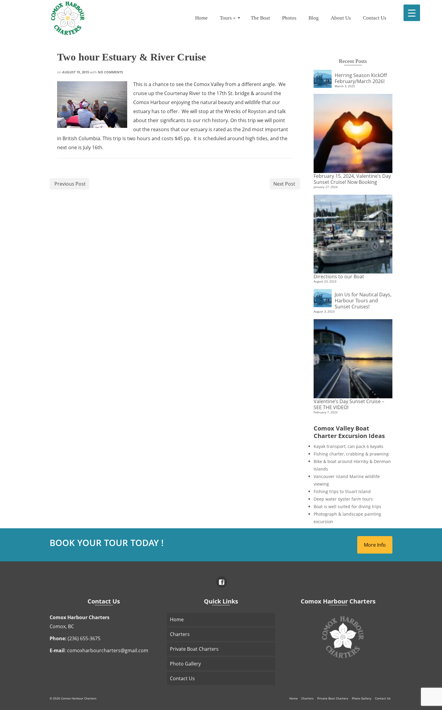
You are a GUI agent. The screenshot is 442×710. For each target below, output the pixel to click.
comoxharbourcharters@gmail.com (107, 650)
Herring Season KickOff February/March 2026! (361, 78)
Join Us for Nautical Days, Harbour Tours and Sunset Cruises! (363, 300)
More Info (375, 545)
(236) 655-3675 (84, 638)
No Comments (110, 72)
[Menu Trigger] (412, 13)
